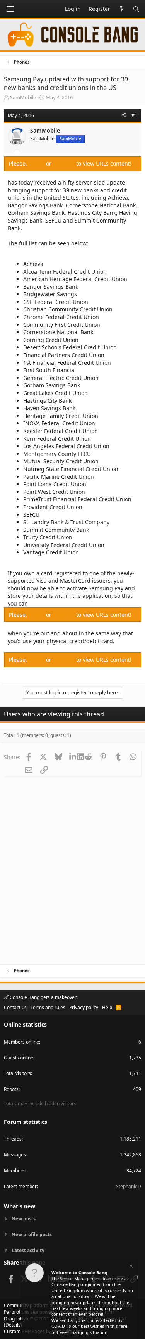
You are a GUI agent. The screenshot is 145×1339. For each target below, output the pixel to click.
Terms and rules (48, 1007)
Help (107, 1007)
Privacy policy (83, 1007)
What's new (19, 1206)
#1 (134, 115)
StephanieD (128, 1186)
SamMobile (23, 97)
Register (64, 163)
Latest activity (28, 1250)
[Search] (136, 8)
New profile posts (32, 1234)
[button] (10, 9)
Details (12, 1325)
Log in (37, 163)
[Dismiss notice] (131, 1267)
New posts (24, 1219)
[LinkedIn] (73, 756)
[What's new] (121, 8)
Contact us (15, 1007)
